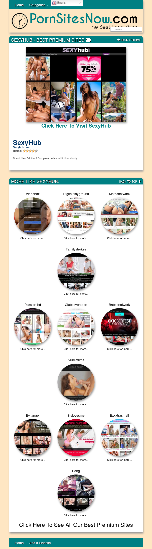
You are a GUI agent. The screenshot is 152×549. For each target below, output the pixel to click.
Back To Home (130, 40)
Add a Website (40, 542)
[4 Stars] (33, 151)
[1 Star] (24, 151)
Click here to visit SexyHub (76, 125)
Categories (37, 4)
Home (19, 4)
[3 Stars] (30, 151)
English (62, 2)
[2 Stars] (27, 151)
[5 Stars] (36, 151)
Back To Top (128, 181)
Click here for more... (32, 238)
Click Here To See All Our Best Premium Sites (76, 524)
